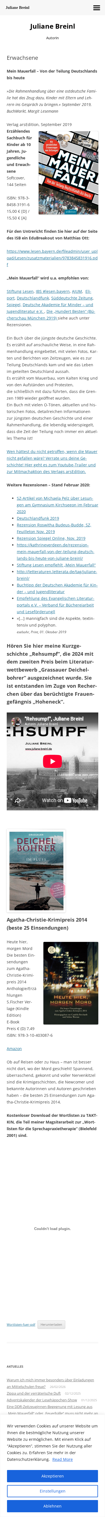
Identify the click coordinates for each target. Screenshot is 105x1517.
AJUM (77, 291)
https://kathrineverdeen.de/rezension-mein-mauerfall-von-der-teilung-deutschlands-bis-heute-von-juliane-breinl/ (55, 551)
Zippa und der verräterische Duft (34, 1393)
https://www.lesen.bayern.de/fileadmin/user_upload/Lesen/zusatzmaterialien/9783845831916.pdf (52, 258)
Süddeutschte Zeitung (72, 298)
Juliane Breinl (52, 26)
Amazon (14, 1048)
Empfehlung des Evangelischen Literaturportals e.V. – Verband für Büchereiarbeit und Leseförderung (55, 605)
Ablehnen (52, 1506)
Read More (62, 1459)
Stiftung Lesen (20, 291)
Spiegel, (14, 304)
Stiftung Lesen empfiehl (39, 565)
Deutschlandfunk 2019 (38, 518)
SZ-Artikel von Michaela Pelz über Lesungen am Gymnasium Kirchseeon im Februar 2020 (57, 505)
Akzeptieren (52, 1476)
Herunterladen (51, 1324)
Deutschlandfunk (33, 298)
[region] (52, 1465)
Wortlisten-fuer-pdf (21, 1324)
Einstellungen (53, 1491)
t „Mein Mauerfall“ (78, 565)
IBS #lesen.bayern (53, 291)
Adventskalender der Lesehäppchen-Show (42, 1399)
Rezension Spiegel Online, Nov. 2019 (51, 538)
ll (54, 611)
